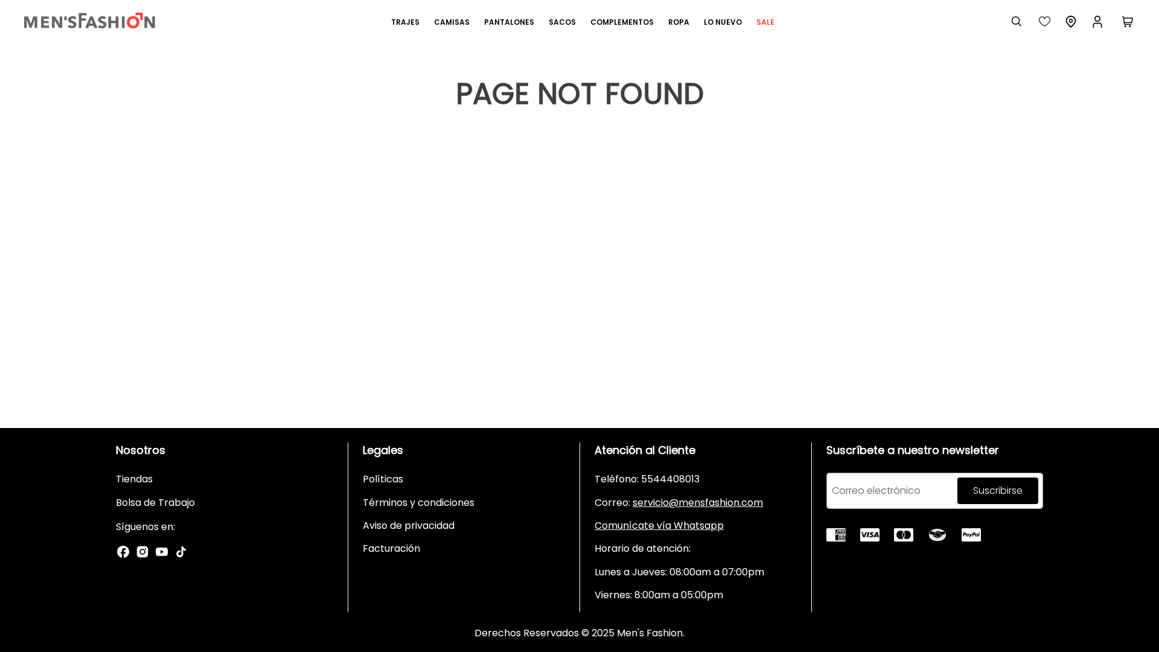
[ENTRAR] (1098, 22)
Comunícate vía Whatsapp (659, 525)
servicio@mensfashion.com (698, 503)
